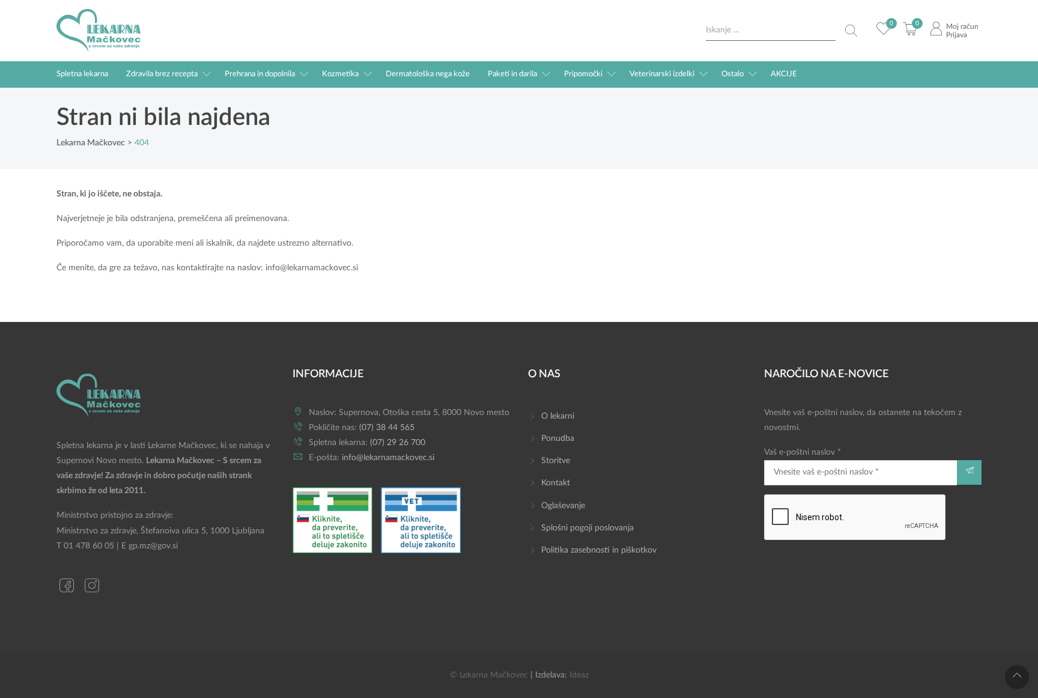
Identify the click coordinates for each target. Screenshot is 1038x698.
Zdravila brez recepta (162, 74)
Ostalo (732, 74)
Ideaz (579, 675)
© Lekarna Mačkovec (489, 675)
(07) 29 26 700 (397, 443)
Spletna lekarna (82, 74)
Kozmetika (340, 74)
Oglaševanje (563, 506)
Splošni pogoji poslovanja (587, 528)
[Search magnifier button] (851, 30)
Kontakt (555, 483)
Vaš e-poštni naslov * (802, 452)
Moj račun (962, 26)
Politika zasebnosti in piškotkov (599, 550)
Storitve (555, 461)
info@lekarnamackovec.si (312, 268)
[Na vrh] (1017, 677)
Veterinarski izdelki (662, 74)
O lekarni (557, 416)
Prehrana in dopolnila (260, 74)
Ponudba (557, 438)
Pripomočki (583, 74)
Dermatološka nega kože (428, 74)
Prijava (956, 34)
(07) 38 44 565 (386, 427)
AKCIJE (784, 74)
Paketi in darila (512, 74)
